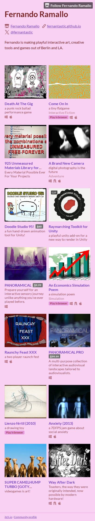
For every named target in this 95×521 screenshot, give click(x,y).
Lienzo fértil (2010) (20, 423)
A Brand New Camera (66, 163)
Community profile (25, 517)
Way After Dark (62, 482)
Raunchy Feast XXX (21, 352)
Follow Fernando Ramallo (70, 5)
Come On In (58, 103)
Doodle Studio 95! (19, 226)
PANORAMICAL (18, 285)
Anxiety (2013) (61, 423)
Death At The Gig (19, 103)
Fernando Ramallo (25, 26)
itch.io (8, 517)
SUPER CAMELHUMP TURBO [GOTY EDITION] (23, 486)
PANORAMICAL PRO (66, 352)
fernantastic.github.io (64, 26)
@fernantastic (22, 32)
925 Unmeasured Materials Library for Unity (22, 167)
